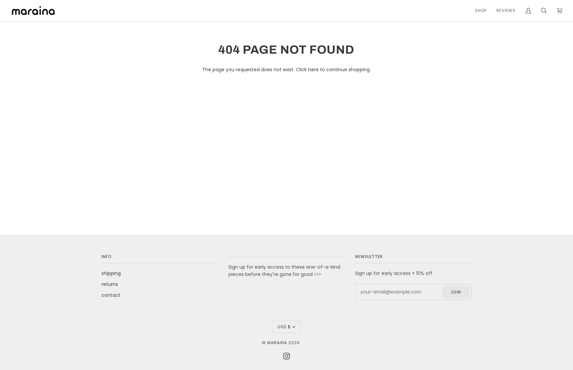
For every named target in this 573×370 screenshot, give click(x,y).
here (313, 70)
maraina (277, 342)
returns (109, 284)
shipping (111, 273)
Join (456, 292)
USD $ (284, 327)
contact (110, 295)
